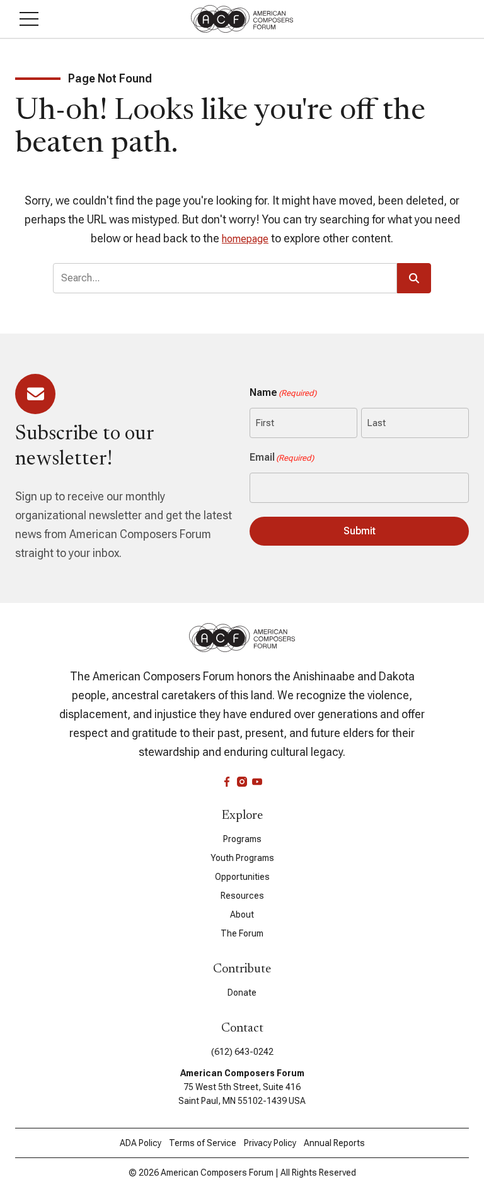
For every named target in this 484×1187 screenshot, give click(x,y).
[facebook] (227, 782)
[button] (29, 19)
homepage (245, 239)
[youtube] (257, 782)
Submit (359, 531)
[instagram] (242, 782)
